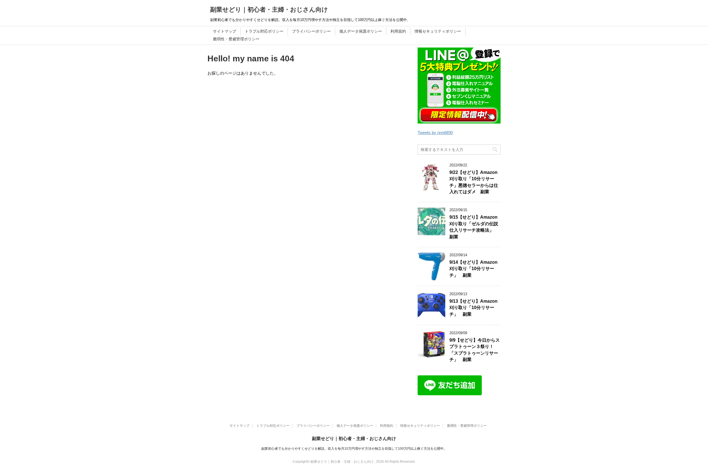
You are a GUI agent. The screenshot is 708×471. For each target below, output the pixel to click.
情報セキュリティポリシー (438, 31)
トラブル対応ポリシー (264, 31)
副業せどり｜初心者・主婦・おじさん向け (269, 9)
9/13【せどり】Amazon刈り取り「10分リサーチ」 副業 (473, 307)
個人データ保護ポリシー (360, 31)
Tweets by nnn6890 (435, 132)
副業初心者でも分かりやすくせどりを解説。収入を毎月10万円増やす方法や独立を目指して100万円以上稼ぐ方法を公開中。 (354, 449)
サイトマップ (224, 31)
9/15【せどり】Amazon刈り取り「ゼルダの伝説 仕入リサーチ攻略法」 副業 (476, 227)
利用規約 (398, 31)
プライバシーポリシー (311, 31)
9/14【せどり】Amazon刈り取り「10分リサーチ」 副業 (473, 269)
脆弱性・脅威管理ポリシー (236, 39)
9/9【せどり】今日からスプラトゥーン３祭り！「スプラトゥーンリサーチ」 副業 (474, 350)
